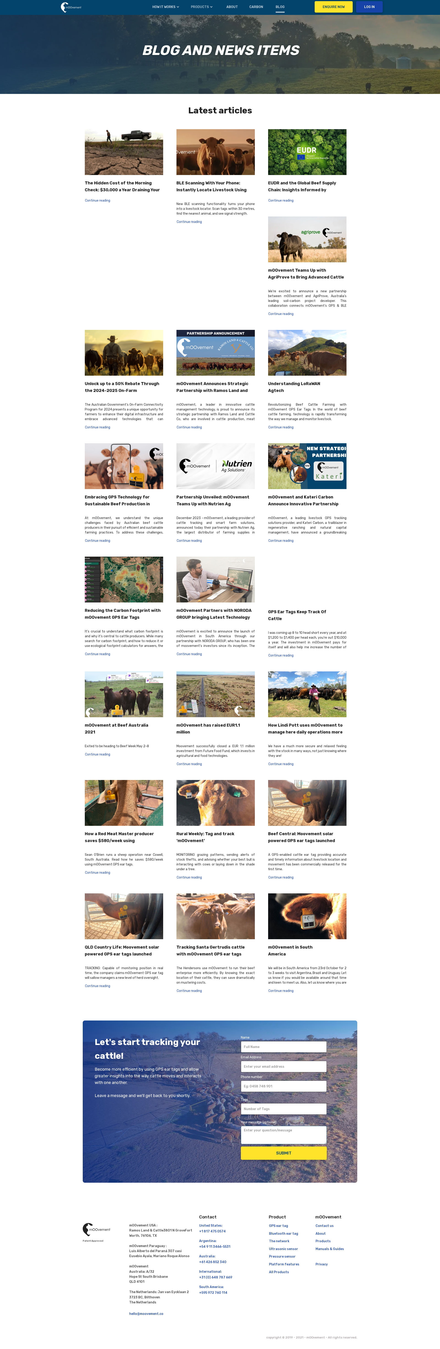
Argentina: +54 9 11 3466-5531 (214, 1244)
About (232, 7)
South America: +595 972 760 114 (213, 1290)
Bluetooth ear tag (283, 1234)
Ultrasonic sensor (283, 1249)
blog (280, 7)
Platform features (284, 1264)
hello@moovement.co (146, 1314)
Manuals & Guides (330, 1249)
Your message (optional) (259, 1122)
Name (245, 1038)
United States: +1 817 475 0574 (212, 1228)
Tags (244, 1100)
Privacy (322, 1264)
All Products (279, 1272)
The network (279, 1241)
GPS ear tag (278, 1226)
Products (200, 7)
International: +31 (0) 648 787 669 (215, 1274)
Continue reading (97, 200)
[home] (71, 7)
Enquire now (334, 7)
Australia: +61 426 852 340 (212, 1259)
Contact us (325, 1226)
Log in (369, 7)
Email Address (251, 1057)
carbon (256, 7)
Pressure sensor (282, 1257)
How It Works (163, 7)
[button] (166, 7)
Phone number (251, 1077)
